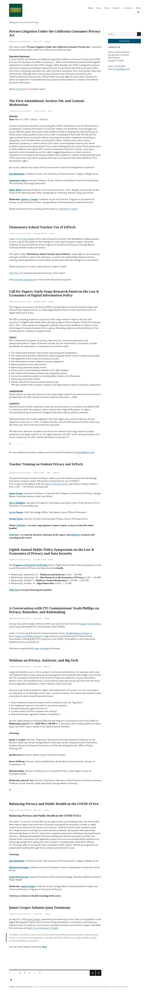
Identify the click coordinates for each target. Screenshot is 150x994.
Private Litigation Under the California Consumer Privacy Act (54, 33)
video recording (41, 648)
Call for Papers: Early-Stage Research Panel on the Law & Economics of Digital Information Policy (54, 293)
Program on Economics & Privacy (20, 41)
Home (90, 8)
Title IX (125, 987)
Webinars (56, 473)
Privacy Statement (116, 987)
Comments (128, 8)
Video (48, 473)
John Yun (32, 928)
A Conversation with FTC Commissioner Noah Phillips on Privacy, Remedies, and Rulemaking (54, 610)
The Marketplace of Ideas (77, 633)
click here (20, 89)
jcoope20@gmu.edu (121, 69)
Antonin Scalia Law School (42, 987)
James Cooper (33, 919)
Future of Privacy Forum (56, 484)
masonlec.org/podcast (24, 279)
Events (107, 8)
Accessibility (105, 987)
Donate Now (124, 41)
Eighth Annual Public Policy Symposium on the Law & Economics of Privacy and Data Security (51, 551)
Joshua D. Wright (50, 928)
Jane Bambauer (17, 860)
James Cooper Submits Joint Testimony (39, 907)
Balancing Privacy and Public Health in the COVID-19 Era (53, 804)
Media (138, 8)
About (98, 8)
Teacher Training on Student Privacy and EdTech (46, 464)
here (73, 525)
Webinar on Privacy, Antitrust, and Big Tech (43, 660)
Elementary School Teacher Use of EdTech (42, 227)
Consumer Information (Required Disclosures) (85, 987)
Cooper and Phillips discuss (27, 636)
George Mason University (60, 987)
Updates (47, 41)
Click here (14, 273)
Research (117, 8)
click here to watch (68, 208)
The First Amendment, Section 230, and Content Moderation (46, 103)
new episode (28, 238)
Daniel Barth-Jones (18, 876)
